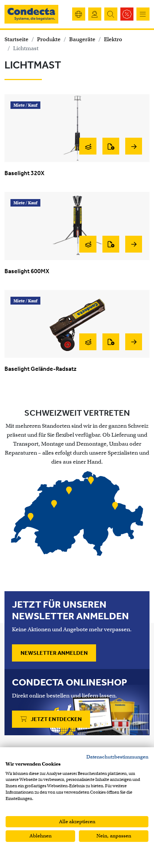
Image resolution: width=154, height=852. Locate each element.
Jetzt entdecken (56, 719)
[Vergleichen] (87, 146)
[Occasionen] (126, 14)
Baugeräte (82, 39)
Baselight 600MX (26, 271)
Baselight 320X (24, 173)
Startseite (16, 39)
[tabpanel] (77, 514)
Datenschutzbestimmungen (117, 757)
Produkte (49, 39)
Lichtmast (25, 48)
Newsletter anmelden (54, 653)
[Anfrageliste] (110, 146)
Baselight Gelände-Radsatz (40, 368)
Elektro (113, 39)
